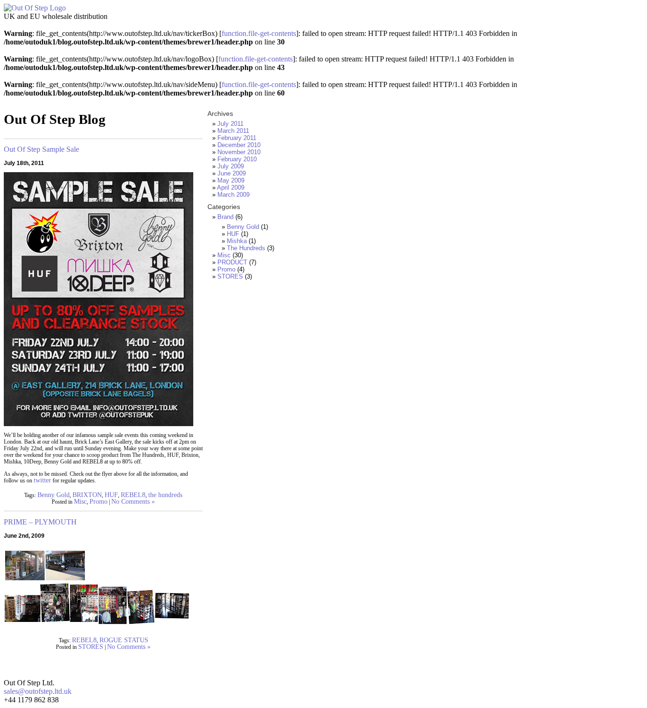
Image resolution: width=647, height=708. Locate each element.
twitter (42, 480)
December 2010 (239, 145)
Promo (99, 501)
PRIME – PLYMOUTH (40, 522)
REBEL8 (133, 494)
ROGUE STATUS (123, 640)
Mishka (237, 241)
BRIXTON (87, 494)
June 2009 (231, 173)
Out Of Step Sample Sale (41, 149)
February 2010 (237, 159)
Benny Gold (53, 494)
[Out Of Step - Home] (35, 8)
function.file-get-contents (259, 33)
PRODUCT (232, 262)
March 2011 (233, 130)
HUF (111, 494)
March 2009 (233, 194)
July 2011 (230, 123)
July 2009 (230, 166)
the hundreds (165, 494)
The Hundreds (246, 248)
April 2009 (230, 187)
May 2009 (230, 180)
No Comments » (133, 501)
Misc (80, 501)
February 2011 (236, 137)
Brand (225, 216)
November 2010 (239, 152)
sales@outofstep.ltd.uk (38, 691)
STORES (90, 646)
